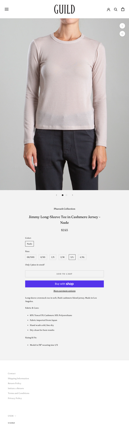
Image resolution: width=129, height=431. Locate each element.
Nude (29, 243)
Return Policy (14, 383)
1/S (52, 257)
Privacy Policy (15, 398)
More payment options (64, 290)
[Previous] (56, 195)
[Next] (72, 195)
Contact (12, 373)
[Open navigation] (6, 9)
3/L (72, 257)
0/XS (42, 257)
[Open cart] (122, 9)
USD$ (11, 416)
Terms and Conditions (18, 393)
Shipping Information (18, 378)
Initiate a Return (16, 388)
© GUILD (11, 423)
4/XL (82, 257)
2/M (62, 257)
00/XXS (30, 257)
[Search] (115, 9)
